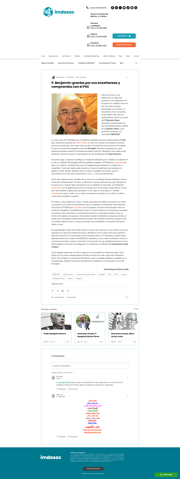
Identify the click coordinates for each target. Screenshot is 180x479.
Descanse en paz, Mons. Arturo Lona (123, 335)
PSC (116, 274)
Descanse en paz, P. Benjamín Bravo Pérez (88, 335)
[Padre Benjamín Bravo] (56, 321)
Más (121, 63)
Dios (109, 274)
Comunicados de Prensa (107, 63)
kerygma (79, 278)
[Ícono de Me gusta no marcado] (57, 389)
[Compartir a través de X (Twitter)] (58, 291)
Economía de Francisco (66, 63)
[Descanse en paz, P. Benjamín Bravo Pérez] (90, 321)
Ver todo (136, 309)
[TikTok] (128, 7)
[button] (91, 56)
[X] (120, 7)
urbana (70, 278)
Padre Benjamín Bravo (55, 333)
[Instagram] (116, 7)
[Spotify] (131, 7)
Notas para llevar (57, 283)
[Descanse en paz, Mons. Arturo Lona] (124, 321)
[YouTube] (124, 7)
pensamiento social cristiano (86, 274)
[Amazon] (135, 7)
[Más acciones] (127, 77)
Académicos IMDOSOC (86, 63)
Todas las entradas (47, 63)
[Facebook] (112, 7)
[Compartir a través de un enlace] (68, 291)
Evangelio (102, 274)
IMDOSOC (56, 274)
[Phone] (87, 7)
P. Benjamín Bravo (58, 278)
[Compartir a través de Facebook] (52, 291)
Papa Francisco (68, 274)
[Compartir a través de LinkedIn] (63, 291)
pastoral (123, 274)
